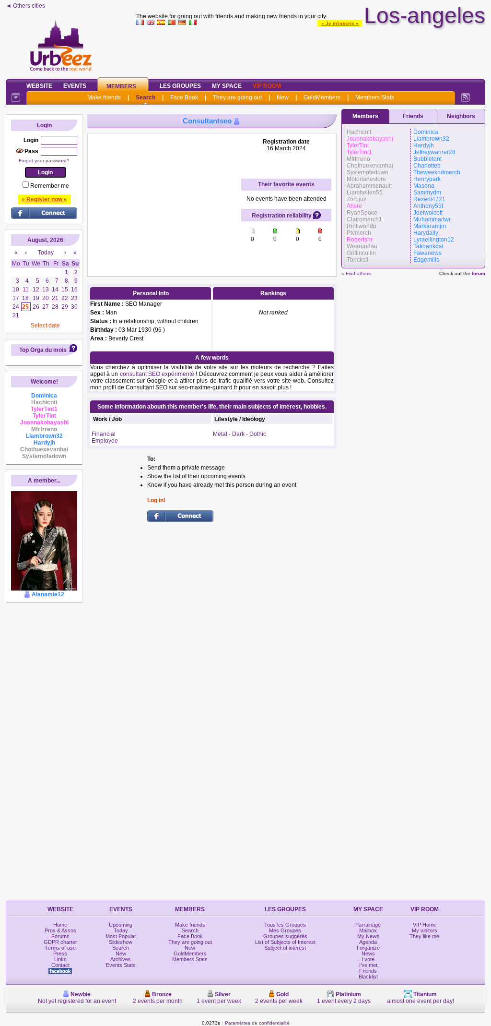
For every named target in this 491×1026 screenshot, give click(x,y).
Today (121, 930)
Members (121, 86)
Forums (60, 936)
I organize (368, 948)
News (368, 953)
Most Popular (120, 936)
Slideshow (120, 942)
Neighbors (461, 116)
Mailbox (368, 930)
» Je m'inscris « (340, 23)
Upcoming (120, 925)
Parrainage (368, 925)
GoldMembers (322, 97)
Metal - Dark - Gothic (239, 434)
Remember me (49, 185)
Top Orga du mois (43, 350)
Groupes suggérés (285, 936)
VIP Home (424, 925)
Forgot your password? (44, 160)
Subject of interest (285, 948)
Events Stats (121, 965)
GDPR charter (60, 942)
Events (74, 86)
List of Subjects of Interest (285, 942)
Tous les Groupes (285, 925)
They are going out (237, 97)
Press (60, 953)
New (283, 97)
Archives (120, 959)
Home (60, 925)
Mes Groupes (285, 930)
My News (368, 936)
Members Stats (374, 97)
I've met (368, 965)
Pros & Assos (60, 930)
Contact (60, 965)
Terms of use (60, 948)
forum (478, 273)
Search (145, 97)
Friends (413, 116)
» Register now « (44, 199)
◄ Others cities (25, 5)
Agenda (368, 942)
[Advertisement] (310, 50)
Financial (104, 434)
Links (60, 959)
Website (39, 86)
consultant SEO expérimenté (157, 374)
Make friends (104, 97)
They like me (424, 936)
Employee (105, 440)
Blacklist (368, 976)
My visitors (424, 930)
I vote (368, 959)
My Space (227, 86)
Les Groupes (180, 86)
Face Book (184, 97)
